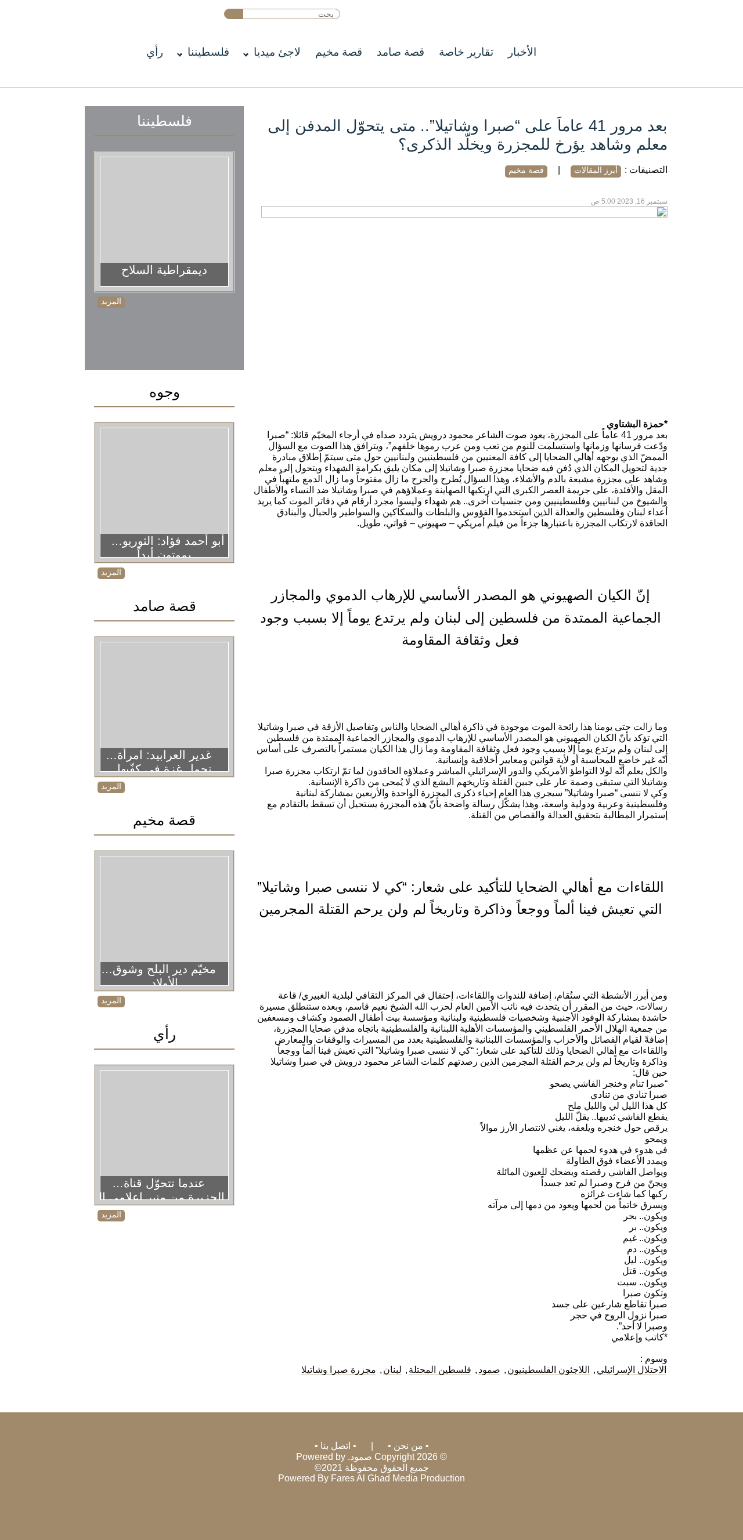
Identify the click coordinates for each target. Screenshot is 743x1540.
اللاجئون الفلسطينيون (548, 1370)
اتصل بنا (335, 1446)
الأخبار (522, 52)
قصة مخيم (338, 52)
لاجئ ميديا (277, 52)
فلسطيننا (208, 52)
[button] (233, 14)
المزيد (111, 301)
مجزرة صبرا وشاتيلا (338, 1370)
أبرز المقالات (596, 170)
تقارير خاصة (466, 52)
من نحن (408, 1446)
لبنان (392, 1370)
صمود (489, 1370)
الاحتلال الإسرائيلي (631, 1370)
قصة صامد (400, 52)
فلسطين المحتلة (440, 1370)
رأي (154, 52)
